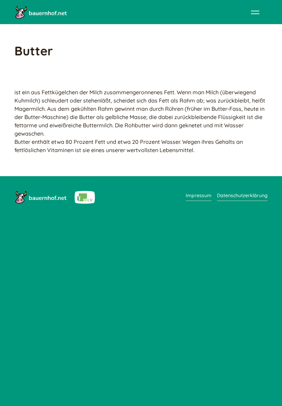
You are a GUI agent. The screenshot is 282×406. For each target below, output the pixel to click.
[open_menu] (255, 12)
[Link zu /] (40, 197)
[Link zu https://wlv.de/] (85, 197)
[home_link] (40, 12)
